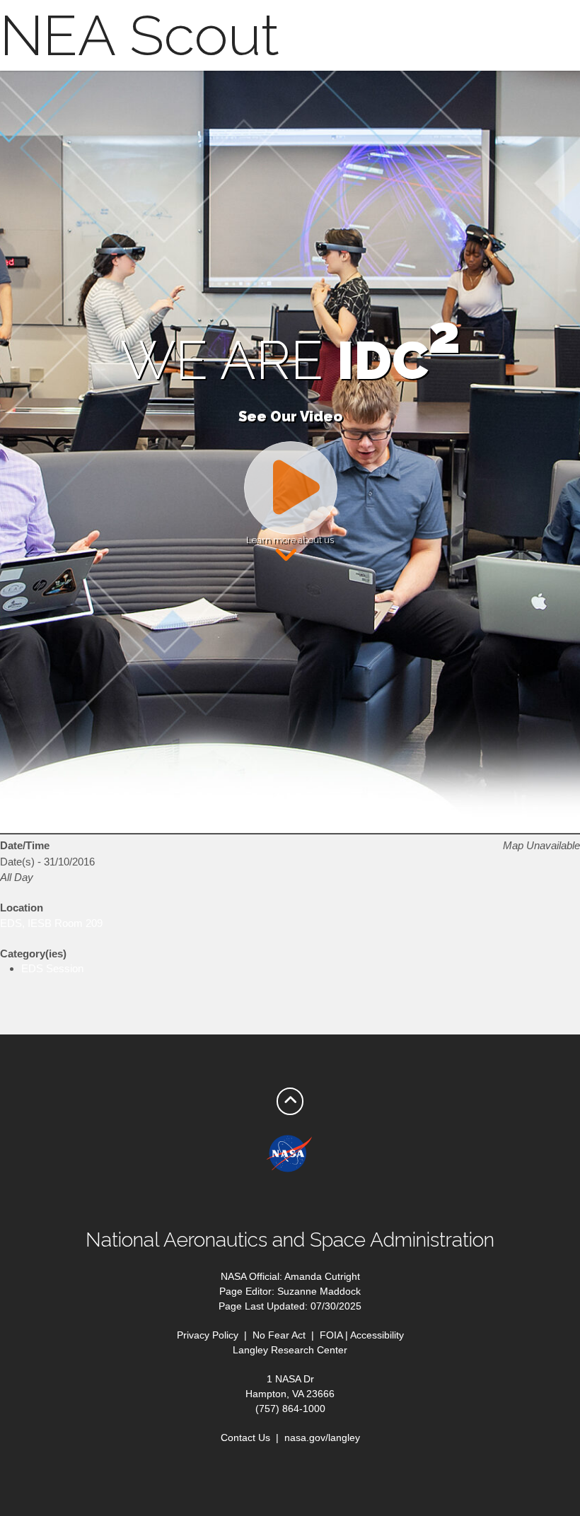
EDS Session (52, 968)
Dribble (304, 1200)
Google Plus (275, 1200)
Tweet (247, 1200)
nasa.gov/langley (322, 1437)
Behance (332, 1200)
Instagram (360, 1200)
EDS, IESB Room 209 (51, 923)
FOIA (331, 1335)
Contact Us (245, 1437)
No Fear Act (279, 1335)
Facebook (219, 1200)
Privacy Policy (207, 1335)
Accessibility (377, 1335)
